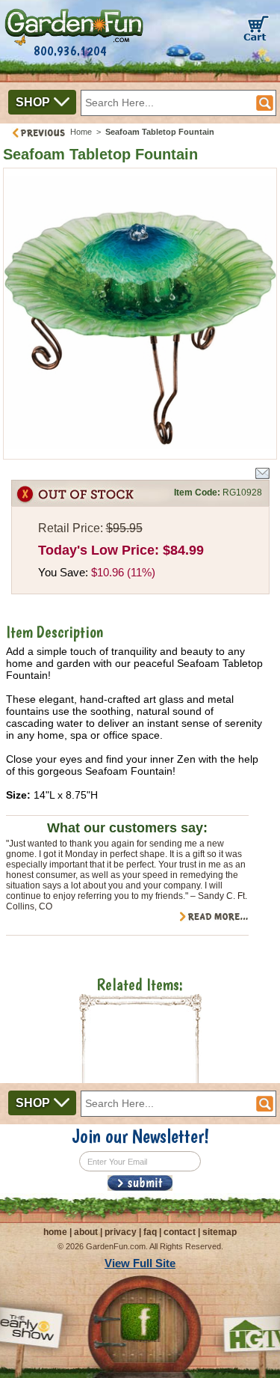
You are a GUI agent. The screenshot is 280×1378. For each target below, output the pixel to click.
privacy (121, 1232)
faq (150, 1232)
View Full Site (140, 1263)
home (55, 1232)
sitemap (219, 1232)
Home (81, 131)
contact (180, 1232)
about (86, 1232)
